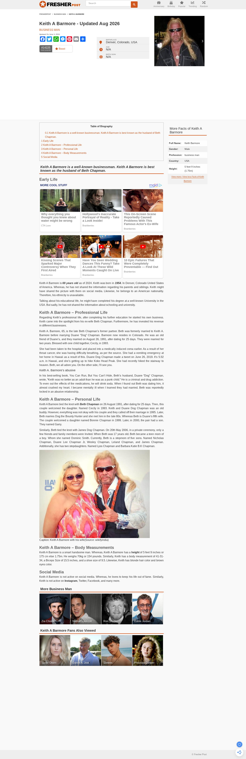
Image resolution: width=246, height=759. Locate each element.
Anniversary (158, 6)
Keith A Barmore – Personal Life (59, 148)
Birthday (171, 6)
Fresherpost (45, 14)
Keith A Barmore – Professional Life (61, 144)
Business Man (60, 14)
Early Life (47, 140)
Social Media (49, 156)
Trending (193, 6)
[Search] (134, 4)
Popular (181, 6)
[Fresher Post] (60, 4)
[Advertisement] (123, 93)
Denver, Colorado (117, 42)
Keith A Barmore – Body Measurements (64, 152)
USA (134, 42)
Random (204, 6)
